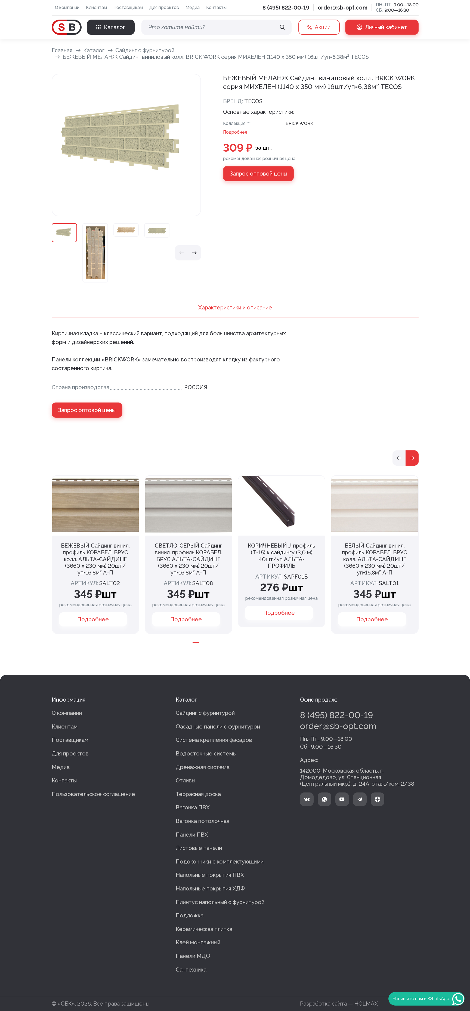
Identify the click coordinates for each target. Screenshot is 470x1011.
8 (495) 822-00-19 (285, 7)
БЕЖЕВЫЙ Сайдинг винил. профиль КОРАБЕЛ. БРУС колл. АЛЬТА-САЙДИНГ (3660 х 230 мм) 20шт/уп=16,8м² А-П (95, 559)
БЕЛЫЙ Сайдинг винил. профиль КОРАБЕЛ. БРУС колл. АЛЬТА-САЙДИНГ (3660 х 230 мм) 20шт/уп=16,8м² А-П (374, 559)
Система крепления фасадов (214, 740)
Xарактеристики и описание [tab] (235, 307)
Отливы (185, 780)
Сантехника (191, 969)
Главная (62, 50)
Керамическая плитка (204, 929)
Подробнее (235, 132)
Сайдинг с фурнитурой (144, 50)
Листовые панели (199, 848)
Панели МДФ (193, 956)
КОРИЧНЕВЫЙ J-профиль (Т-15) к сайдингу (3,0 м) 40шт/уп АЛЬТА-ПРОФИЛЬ (281, 555)
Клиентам (96, 7)
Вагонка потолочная (202, 821)
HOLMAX (366, 1003)
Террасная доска (198, 794)
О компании (67, 7)
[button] (181, 252)
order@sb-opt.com (342, 7)
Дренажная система (203, 767)
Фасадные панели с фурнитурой (218, 726)
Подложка (189, 915)
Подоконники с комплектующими (220, 861)
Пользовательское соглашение (93, 794)
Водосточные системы (206, 753)
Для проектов (164, 7)
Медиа (192, 7)
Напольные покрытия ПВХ (210, 875)
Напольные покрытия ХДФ (210, 888)
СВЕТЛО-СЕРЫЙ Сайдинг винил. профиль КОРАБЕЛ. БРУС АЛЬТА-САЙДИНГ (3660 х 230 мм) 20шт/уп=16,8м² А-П (188, 559)
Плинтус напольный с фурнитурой (220, 902)
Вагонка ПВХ (193, 807)
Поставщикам (128, 7)
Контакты (216, 7)
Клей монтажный (198, 942)
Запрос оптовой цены (258, 173)
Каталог (93, 50)
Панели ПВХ (192, 834)
